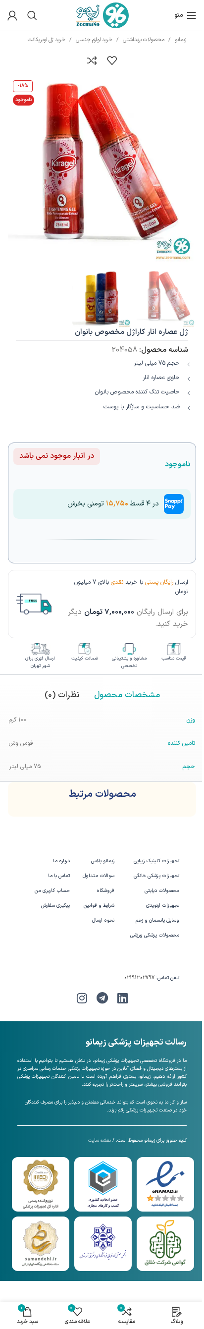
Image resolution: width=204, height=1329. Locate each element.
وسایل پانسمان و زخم (157, 920)
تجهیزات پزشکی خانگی (156, 876)
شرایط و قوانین (99, 905)
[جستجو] (32, 15)
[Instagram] (82, 998)
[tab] (127, 695)
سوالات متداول (98, 876)
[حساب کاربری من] (12, 15)
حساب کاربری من (52, 890)
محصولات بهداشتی (143, 40)
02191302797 (139, 978)
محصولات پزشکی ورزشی (154, 935)
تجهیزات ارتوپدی (162, 905)
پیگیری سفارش (55, 905)
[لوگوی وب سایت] (102, 15)
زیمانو (180, 40)
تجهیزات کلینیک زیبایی (156, 861)
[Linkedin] (122, 998)
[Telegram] (102, 998)
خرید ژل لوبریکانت (46, 40)
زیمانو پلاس (102, 861)
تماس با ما (58, 876)
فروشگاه (105, 890)
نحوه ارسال (103, 920)
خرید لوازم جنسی (94, 40)
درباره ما (61, 861)
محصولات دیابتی (162, 890)
